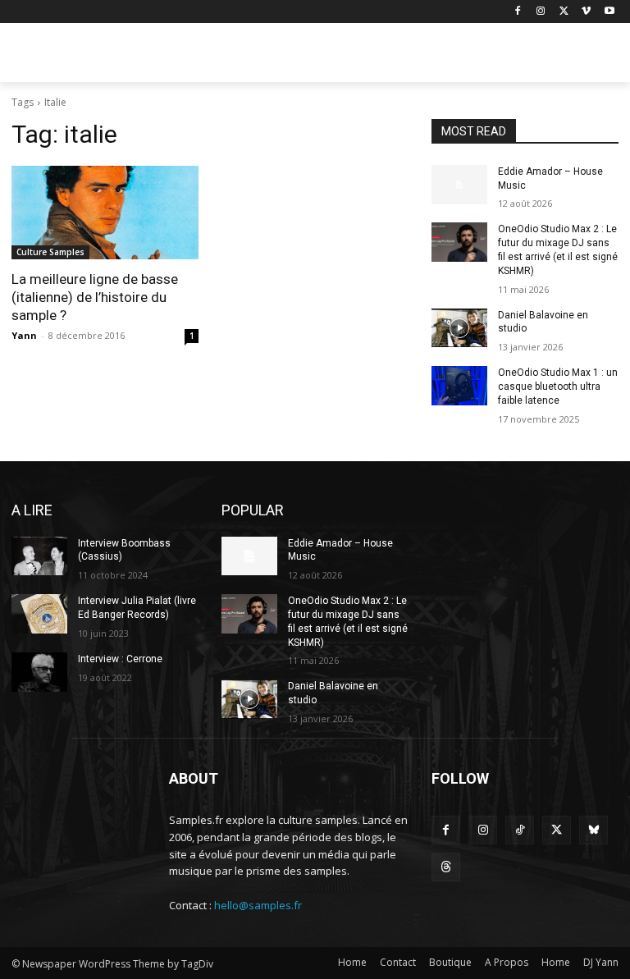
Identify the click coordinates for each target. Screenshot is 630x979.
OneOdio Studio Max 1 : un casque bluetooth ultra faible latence (558, 386)
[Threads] (445, 867)
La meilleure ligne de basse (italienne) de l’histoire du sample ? (94, 297)
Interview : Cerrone (120, 659)
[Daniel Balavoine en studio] (459, 328)
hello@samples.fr (258, 905)
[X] (564, 11)
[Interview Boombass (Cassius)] (39, 556)
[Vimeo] (586, 11)
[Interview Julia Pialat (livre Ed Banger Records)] (39, 614)
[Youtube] (609, 11)
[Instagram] (541, 11)
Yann (24, 335)
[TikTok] (519, 830)
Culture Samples (50, 252)
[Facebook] (518, 11)
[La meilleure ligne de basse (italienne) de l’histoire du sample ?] (105, 212)
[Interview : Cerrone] (39, 672)
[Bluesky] (593, 830)
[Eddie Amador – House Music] (459, 184)
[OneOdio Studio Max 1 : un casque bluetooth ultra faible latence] (459, 385)
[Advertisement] (427, 55)
